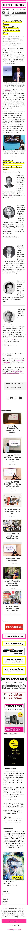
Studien (7, 841)
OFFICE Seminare (8, 819)
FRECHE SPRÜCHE (14, 669)
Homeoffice (20, 831)
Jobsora (8, 822)
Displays (14, 831)
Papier (10, 831)
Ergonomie (11, 847)
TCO (22, 805)
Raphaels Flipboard (17, 794)
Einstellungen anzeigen (14, 929)
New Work (17, 45)
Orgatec (15, 793)
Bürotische (6, 843)
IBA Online (17, 791)
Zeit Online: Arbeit (18, 775)
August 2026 (6, 894)
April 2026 (5, 904)
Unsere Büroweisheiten (14, 672)
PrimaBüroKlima (8, 787)
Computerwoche (18, 803)
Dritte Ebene (5, 838)
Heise (9, 803)
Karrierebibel (7, 772)
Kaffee (12, 836)
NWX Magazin (16, 772)
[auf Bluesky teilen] (16, 398)
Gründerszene (15, 798)
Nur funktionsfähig (14, 925)
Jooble (20, 820)
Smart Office (19, 845)
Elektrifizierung (7, 836)
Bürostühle (21, 834)
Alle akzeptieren (14, 921)
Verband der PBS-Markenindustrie (15, 812)
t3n (4, 803)
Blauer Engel (15, 805)
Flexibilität (11, 45)
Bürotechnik (12, 41)
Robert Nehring (8, 36)
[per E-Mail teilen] (7, 398)
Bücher (17, 841)
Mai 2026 (5, 902)
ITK (16, 41)
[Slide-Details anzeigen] (14, 627)
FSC (12, 810)
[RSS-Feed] (13, 12)
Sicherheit (11, 841)
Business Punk (13, 780)
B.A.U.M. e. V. (19, 810)
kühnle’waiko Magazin (9, 799)
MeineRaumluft (7, 791)
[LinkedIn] (3, 12)
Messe (7, 845)
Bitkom (7, 805)
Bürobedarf (6, 40)
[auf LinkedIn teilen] (11, 398)
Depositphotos (17, 822)
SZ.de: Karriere (10, 777)
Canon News (20, 806)
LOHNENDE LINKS (14, 659)
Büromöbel (5, 41)
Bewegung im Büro (15, 789)
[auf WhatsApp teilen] (21, 398)
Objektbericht (12, 834)
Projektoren (6, 831)
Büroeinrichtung (13, 40)
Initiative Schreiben (11, 813)
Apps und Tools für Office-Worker (14, 661)
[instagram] (8, 12)
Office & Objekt (7, 43)
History (23, 838)
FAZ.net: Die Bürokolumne (10, 773)
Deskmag (6, 798)
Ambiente (6, 810)
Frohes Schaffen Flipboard (11, 796)
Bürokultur (20, 40)
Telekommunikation (19, 836)
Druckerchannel (10, 806)
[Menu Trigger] (27, 1)
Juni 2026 (5, 899)
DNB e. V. (11, 782)
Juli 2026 (5, 896)
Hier (10, 195)
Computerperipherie (15, 843)
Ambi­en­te (7, 90)
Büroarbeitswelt (15, 38)
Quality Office (7, 793)
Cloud (22, 841)
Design (5, 834)
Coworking (5, 45)
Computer (22, 843)
